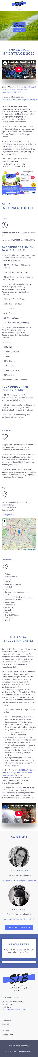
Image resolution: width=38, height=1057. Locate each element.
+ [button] (4, 521)
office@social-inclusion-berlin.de (20, 1009)
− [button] (4, 524)
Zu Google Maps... (9, 514)
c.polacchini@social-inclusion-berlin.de (20, 880)
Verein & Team (7, 1034)
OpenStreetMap (32, 549)
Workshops (6, 1020)
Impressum (13, 1046)
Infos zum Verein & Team (19, 927)
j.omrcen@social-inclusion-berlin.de (20, 919)
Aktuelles (5, 1024)
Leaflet (24, 549)
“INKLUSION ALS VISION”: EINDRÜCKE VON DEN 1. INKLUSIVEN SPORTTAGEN (19, 89)
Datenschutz (24, 1046)
